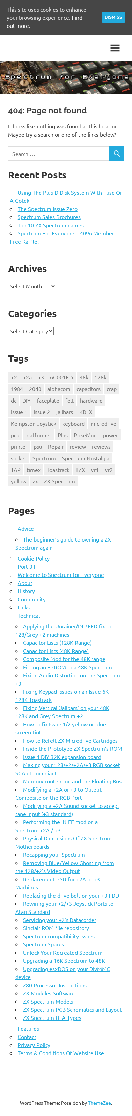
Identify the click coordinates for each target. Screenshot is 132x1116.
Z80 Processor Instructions (55, 984)
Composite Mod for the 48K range (64, 658)
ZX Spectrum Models (48, 1001)
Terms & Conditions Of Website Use (61, 1052)
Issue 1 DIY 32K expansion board (62, 756)
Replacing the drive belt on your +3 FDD (71, 895)
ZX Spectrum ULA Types (52, 1017)
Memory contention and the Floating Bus (72, 781)
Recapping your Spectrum (54, 854)
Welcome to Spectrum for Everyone (61, 574)
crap (112, 388)
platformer (38, 434)
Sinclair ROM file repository (56, 927)
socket (18, 458)
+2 (14, 377)
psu (38, 446)
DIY (26, 400)
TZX (80, 469)
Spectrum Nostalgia (85, 458)
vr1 (95, 469)
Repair (56, 446)
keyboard (73, 423)
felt (69, 400)
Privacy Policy (34, 1044)
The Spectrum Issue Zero (48, 208)
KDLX (85, 411)
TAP (16, 469)
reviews (101, 446)
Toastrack (58, 469)
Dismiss (113, 17)
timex (34, 469)
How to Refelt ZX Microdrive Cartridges (70, 740)
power (110, 434)
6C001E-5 (61, 377)
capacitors (88, 388)
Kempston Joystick (33, 423)
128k (100, 377)
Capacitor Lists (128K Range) (57, 642)
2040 (35, 388)
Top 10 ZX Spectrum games (51, 225)
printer (19, 446)
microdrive (103, 423)
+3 (41, 377)
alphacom (58, 388)
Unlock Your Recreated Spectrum (63, 952)
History (26, 590)
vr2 (109, 469)
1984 (17, 388)
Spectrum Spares (43, 944)
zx (35, 481)
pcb (15, 434)
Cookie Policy (34, 558)
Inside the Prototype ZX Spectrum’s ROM (72, 748)
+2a (27, 377)
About (25, 582)
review (78, 446)
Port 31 (27, 566)
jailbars (64, 411)
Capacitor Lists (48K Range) (56, 650)
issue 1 (19, 411)
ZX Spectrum (59, 481)
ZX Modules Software (49, 993)
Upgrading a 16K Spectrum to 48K (64, 960)
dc (13, 400)
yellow (18, 481)
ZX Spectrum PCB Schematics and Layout (72, 1009)
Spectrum (44, 458)
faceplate (48, 400)
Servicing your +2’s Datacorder (59, 919)
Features (28, 1028)
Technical (29, 615)
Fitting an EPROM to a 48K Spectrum (67, 666)
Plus (63, 434)
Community (32, 599)
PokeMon (85, 434)
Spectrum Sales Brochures (49, 216)
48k (84, 377)
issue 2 (42, 411)
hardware (91, 400)
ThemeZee (99, 1103)
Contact (27, 1036)
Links (24, 607)
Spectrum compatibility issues (59, 936)
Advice (26, 528)
